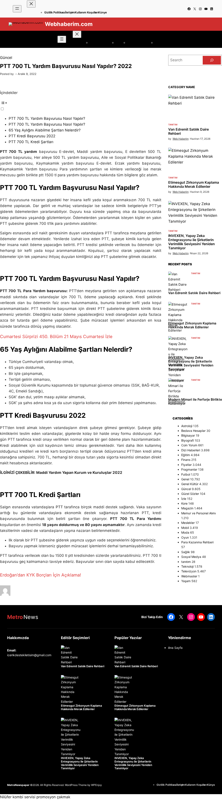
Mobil (185, 528)
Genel (185, 479)
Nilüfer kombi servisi (17, 797)
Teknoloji (187, 566)
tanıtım (172, 124)
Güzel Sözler (190, 494)
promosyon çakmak (53, 797)
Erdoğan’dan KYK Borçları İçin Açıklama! (40, 575)
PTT (59, 507)
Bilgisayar (188, 435)
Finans (185, 460)
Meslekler (188, 523)
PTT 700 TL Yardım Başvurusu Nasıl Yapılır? (47, 118)
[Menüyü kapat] (31, 4)
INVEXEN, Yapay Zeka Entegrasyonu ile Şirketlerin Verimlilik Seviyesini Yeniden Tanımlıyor (191, 242)
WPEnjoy (96, 785)
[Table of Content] (80, 103)
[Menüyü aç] (17, 8)
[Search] (212, 60)
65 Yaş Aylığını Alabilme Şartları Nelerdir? (45, 130)
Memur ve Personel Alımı (198, 513)
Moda (185, 532)
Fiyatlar (186, 464)
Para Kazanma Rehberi (197, 542)
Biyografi (187, 440)
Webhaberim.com (69, 24)
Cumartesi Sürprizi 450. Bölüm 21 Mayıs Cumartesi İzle (56, 336)
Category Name (181, 87)
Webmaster (189, 576)
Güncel (6, 57)
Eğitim (185, 455)
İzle (183, 498)
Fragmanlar (189, 469)
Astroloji (186, 426)
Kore (184, 503)
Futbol (185, 474)
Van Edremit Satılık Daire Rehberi (188, 131)
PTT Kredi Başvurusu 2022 (32, 136)
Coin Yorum (189, 445)
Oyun (185, 537)
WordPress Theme (76, 785)
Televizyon (188, 571)
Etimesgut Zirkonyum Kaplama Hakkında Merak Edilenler (193, 184)
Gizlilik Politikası (54, 12)
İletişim (70, 12)
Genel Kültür (189, 484)
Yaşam (186, 581)
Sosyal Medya (191, 557)
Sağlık (185, 552)
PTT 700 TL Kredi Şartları (31, 142)
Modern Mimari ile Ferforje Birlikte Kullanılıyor (195, 401)
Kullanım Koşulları (86, 12)
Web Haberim (181, 138)
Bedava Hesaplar (193, 430)
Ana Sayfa (175, 647)
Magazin (187, 508)
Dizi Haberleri (190, 450)
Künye (102, 12)
